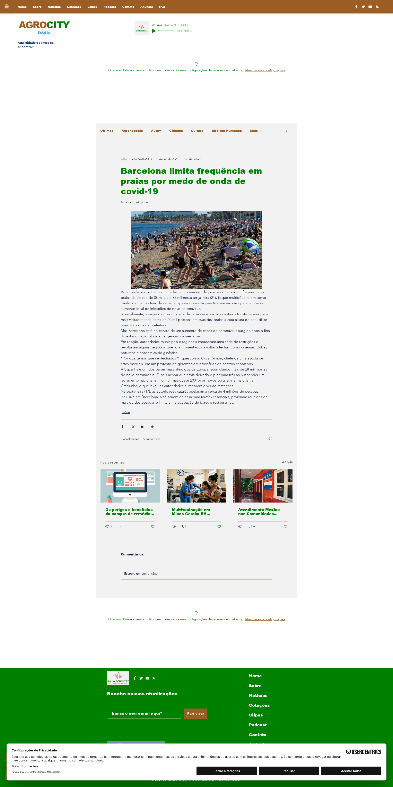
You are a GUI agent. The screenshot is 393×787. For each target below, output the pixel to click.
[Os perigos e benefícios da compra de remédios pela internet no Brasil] (130, 486)
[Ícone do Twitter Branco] (141, 678)
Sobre (255, 685)
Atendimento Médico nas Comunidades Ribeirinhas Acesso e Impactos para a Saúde (261, 512)
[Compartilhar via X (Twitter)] (133, 426)
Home (255, 676)
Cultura (197, 130)
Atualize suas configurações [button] (265, 70)
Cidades (176, 130)
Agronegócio (132, 130)
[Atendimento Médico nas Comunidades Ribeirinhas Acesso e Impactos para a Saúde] (262, 486)
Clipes (256, 715)
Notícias (258, 695)
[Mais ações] (269, 158)
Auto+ (156, 130)
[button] (287, 130)
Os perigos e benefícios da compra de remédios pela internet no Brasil (129, 512)
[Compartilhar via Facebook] (123, 426)
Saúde (126, 412)
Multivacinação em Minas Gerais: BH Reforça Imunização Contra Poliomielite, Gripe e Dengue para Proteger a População (193, 512)
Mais (254, 130)
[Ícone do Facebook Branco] (134, 678)
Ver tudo (287, 461)
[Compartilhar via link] (153, 426)
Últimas (106, 130)
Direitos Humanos (227, 130)
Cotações (259, 705)
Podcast (258, 725)
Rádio (44, 33)
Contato (258, 734)
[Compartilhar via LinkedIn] (143, 426)
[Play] (154, 31)
